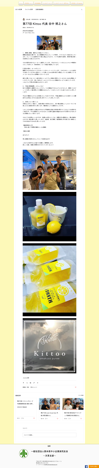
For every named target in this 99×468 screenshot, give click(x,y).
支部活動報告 (39, 9)
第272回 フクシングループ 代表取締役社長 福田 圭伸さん (25, 402)
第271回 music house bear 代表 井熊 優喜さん (49, 414)
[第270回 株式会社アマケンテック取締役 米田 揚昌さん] (73, 404)
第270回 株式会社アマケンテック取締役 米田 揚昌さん (72, 414)
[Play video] (49, 43)
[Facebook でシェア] (23, 382)
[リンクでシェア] (34, 382)
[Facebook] (86, 466)
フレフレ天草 (29, 9)
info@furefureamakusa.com (50, 464)
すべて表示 (81, 395)
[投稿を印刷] (37, 382)
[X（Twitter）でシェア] (27, 382)
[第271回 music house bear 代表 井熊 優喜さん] (49, 404)
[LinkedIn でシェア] (30, 382)
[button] (81, 9)
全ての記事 (18, 9)
